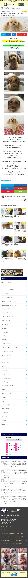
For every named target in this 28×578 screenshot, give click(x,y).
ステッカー (4, 286)
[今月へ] (18, 438)
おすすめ (10, 180)
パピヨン (5, 336)
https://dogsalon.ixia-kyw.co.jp (8, 517)
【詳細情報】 (16, 573)
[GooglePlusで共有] (19, 34)
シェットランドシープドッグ (10, 347)
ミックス (6, 320)
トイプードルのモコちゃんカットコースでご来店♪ (12, 537)
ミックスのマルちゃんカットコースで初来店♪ (11, 543)
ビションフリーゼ (7, 297)
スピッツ (5, 412)
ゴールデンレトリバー (8, 405)
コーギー (5, 382)
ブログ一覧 (5, 293)
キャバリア (5, 366)
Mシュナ (5, 332)
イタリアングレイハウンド (9, 305)
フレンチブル (6, 359)
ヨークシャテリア (7, 351)
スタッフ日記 (6, 309)
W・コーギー (6, 374)
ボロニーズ (5, 424)
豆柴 (4, 339)
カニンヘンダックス (8, 385)
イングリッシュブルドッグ (9, 301)
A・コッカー (6, 378)
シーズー (5, 362)
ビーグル (5, 370)
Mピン (4, 416)
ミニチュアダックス (8, 316)
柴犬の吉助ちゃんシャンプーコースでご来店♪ (11, 540)
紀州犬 (4, 420)
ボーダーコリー (7, 355)
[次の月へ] (21, 438)
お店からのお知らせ (6, 282)
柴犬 (4, 328)
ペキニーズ (5, 389)
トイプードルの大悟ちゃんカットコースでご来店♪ (12, 533)
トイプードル (4, 180)
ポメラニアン (6, 393)
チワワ (5, 324)
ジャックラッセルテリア (8, 290)
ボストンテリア (7, 409)
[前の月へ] (16, 438)
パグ (4, 397)
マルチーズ (6, 343)
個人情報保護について (6, 526)
